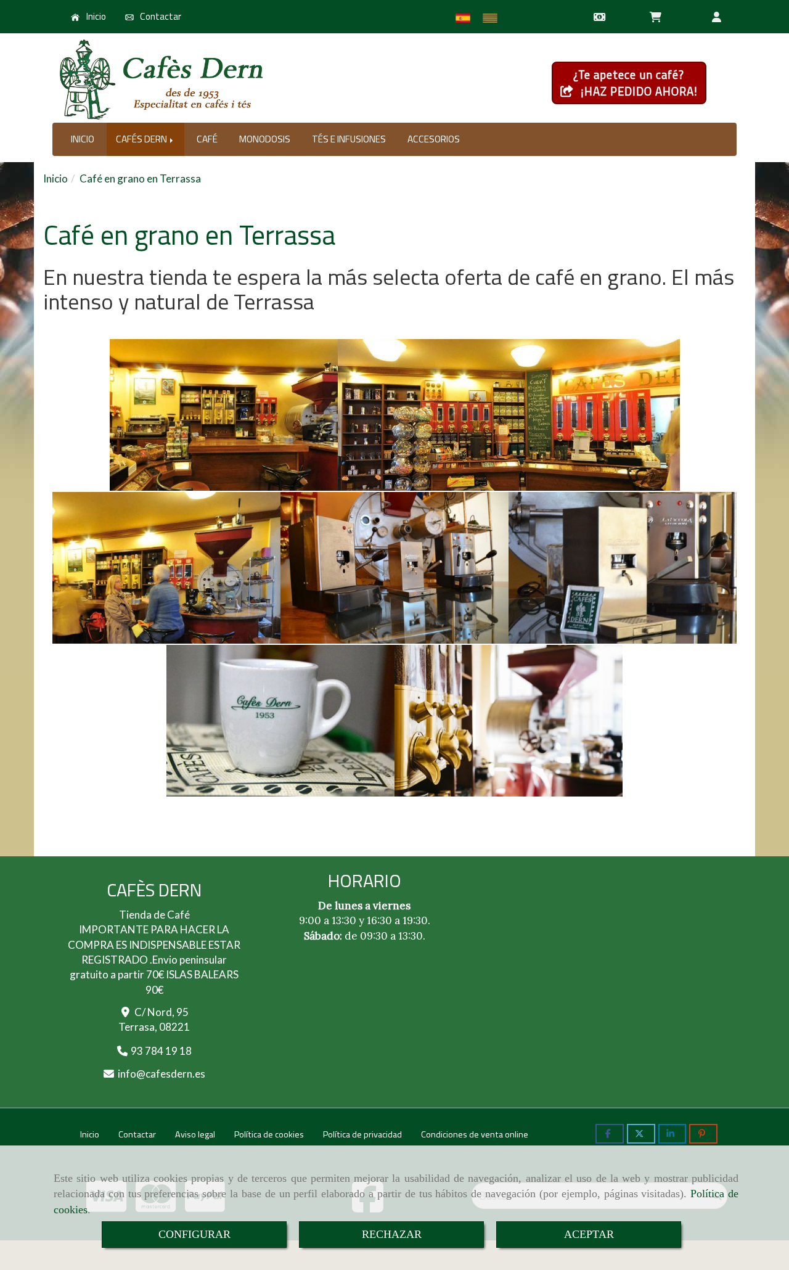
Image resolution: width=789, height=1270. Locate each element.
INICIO (82, 139)
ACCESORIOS (433, 139)
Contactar (159, 16)
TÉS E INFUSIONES (349, 139)
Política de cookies (269, 1134)
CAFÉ (207, 139)
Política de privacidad (362, 1134)
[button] (716, 16)
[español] (466, 18)
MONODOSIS (264, 139)
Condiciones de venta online (474, 1134)
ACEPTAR (589, 1234)
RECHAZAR (392, 1234)
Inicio (95, 16)
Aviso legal (195, 1134)
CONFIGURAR (194, 1234)
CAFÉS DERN (142, 139)
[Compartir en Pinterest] (703, 1134)
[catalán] (493, 18)
